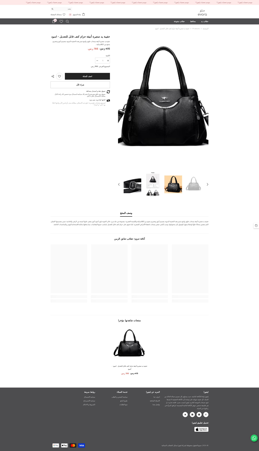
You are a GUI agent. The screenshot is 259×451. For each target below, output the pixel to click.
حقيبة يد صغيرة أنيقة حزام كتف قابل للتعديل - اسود (129, 367)
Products (196, 29)
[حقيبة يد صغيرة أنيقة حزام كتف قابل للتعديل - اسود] (129, 344)
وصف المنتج (126, 213)
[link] (59, 76)
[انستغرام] (199, 414)
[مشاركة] (53, 76)
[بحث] (61, 9)
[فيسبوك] (205, 414)
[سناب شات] (185, 414)
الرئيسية (205, 29)
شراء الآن (80, 85)
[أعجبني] (61, 21)
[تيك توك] (192, 414)
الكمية (108, 56)
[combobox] (63, 9)
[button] (119, 184)
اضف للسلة (87, 76)
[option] (163, 102)
